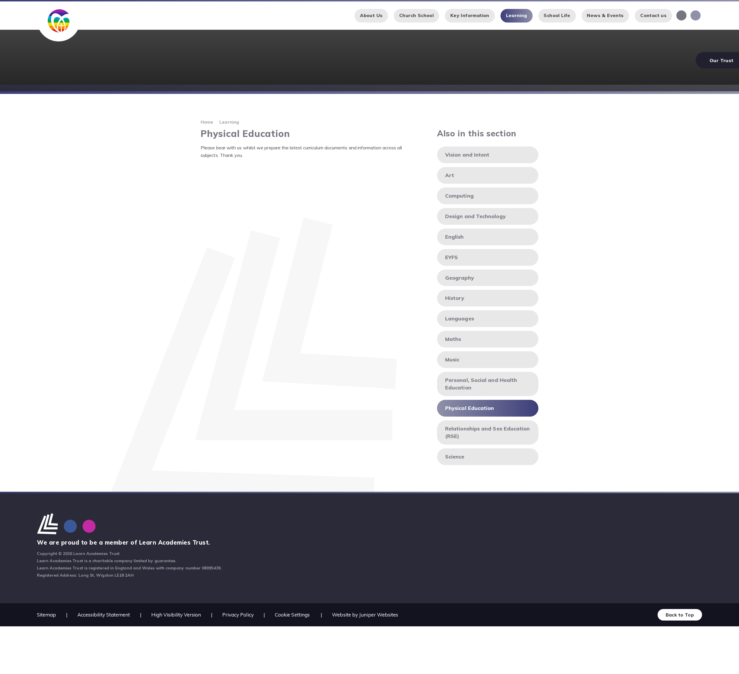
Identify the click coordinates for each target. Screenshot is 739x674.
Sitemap (46, 615)
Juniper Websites (378, 615)
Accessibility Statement (103, 615)
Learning (229, 122)
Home (207, 122)
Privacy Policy (238, 615)
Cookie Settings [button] (292, 615)
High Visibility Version (176, 615)
